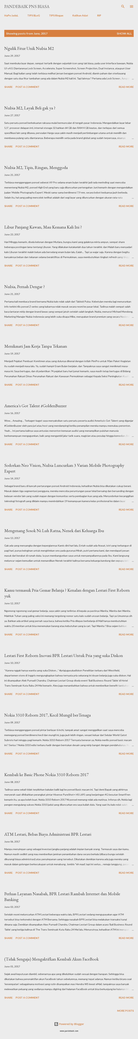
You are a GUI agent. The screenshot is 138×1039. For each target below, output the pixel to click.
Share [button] (8, 86)
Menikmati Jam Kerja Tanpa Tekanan (35, 346)
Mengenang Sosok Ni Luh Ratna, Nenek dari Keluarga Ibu (54, 530)
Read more (126, 86)
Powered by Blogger (71, 1024)
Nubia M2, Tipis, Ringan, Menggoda (36, 167)
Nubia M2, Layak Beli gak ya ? (30, 108)
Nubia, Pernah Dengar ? (24, 286)
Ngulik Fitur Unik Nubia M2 (29, 48)
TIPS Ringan (56, 15)
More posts (125, 1010)
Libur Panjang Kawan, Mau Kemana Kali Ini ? (43, 227)
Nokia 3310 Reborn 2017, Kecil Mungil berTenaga (47, 715)
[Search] (123, 6)
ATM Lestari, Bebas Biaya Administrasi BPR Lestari (47, 834)
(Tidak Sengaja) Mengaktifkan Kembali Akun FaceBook (51, 959)
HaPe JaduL (11, 15)
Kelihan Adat (80, 15)
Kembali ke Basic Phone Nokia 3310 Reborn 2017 (46, 774)
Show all (124, 33)
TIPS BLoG (33, 15)
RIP (99, 15)
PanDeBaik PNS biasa (26, 6)
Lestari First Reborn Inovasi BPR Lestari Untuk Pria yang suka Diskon (63, 655)
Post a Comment (27, 86)
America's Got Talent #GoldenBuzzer (35, 405)
